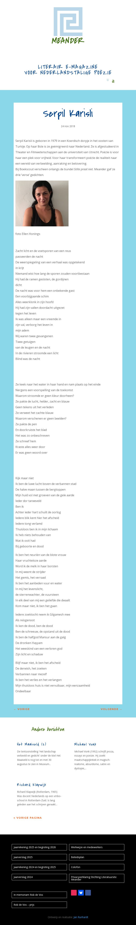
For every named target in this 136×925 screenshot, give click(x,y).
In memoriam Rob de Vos (28, 894)
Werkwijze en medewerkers (87, 847)
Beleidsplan (77, 857)
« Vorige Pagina (28, 817)
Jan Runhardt (80, 917)
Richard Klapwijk (31, 784)
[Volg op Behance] (81, 893)
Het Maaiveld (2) (31, 744)
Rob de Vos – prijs (24, 904)
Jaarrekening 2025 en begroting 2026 (35, 847)
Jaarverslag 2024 (23, 877)
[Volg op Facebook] (88, 893)
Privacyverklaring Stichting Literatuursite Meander (94, 878)
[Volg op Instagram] (74, 893)
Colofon (75, 867)
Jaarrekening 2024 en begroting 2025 (35, 867)
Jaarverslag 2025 (23, 857)
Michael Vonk (85, 744)
